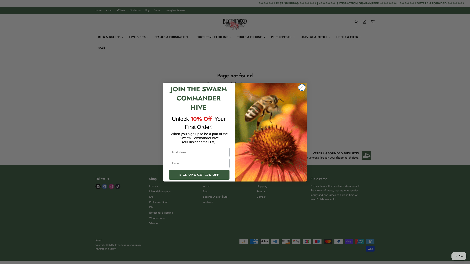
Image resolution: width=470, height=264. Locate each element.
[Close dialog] (302, 87)
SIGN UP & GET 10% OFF (199, 175)
